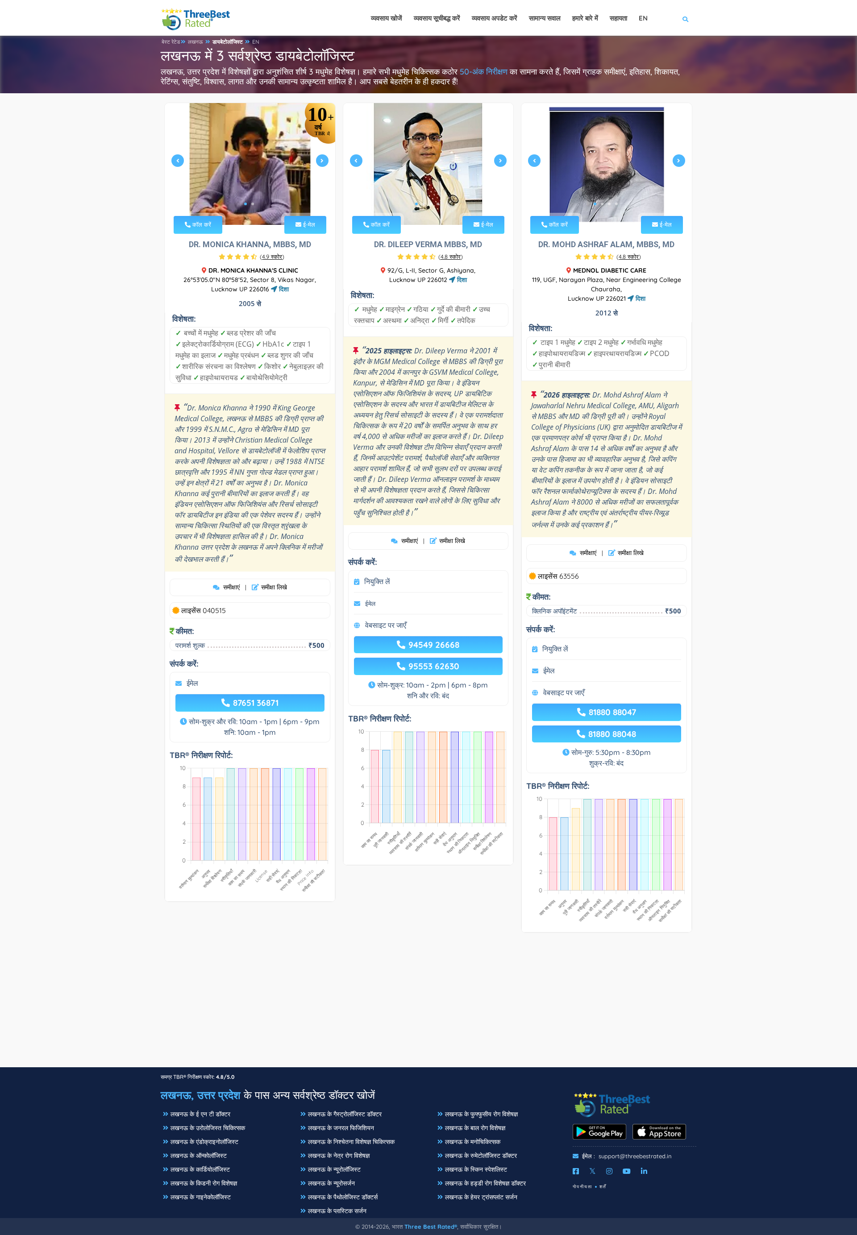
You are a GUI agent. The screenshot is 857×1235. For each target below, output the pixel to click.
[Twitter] (592, 1171)
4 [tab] (438, 204)
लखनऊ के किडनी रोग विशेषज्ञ (204, 1183)
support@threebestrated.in (635, 1156)
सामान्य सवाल (545, 18)
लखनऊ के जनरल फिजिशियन (341, 1128)
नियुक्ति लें (377, 581)
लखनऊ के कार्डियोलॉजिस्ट (200, 1169)
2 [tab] (252, 204)
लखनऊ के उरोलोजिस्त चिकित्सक (208, 1128)
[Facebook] (576, 1171)
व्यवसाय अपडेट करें (494, 18)
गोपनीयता (582, 1186)
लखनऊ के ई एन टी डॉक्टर (200, 1114)
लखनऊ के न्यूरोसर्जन (331, 1183)
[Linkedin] (644, 1171)
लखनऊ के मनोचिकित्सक (472, 1142)
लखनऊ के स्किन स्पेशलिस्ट (476, 1169)
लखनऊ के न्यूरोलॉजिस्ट (334, 1169)
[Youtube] (627, 1171)
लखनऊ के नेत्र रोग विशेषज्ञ (339, 1156)
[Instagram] (609, 1171)
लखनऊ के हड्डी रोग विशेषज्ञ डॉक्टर (485, 1183)
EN (255, 41)
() (272, 256)
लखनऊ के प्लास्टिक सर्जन (337, 1211)
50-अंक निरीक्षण (484, 71)
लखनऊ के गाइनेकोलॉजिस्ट (201, 1197)
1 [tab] (245, 204)
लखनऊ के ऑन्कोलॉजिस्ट (199, 1156)
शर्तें (603, 1186)
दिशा (283, 289)
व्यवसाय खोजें (386, 18)
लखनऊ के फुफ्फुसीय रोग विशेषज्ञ (481, 1114)
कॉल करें (201, 224)
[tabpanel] (250, 164)
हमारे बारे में (585, 18)
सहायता (618, 18)
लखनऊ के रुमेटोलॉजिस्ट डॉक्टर (481, 1156)
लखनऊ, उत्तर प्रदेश (201, 1095)
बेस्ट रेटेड (171, 41)
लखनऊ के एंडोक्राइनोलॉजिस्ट (204, 1142)
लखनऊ (195, 41)
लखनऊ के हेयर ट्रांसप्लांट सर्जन (481, 1197)
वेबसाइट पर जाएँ (385, 625)
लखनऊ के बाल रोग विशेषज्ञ (475, 1128)
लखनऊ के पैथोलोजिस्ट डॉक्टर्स (343, 1197)
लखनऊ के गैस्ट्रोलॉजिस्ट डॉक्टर (345, 1114)
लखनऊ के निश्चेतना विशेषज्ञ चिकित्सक (351, 1142)
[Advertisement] (428, 1004)
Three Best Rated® (430, 1226)
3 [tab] (430, 204)
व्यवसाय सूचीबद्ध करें (437, 18)
